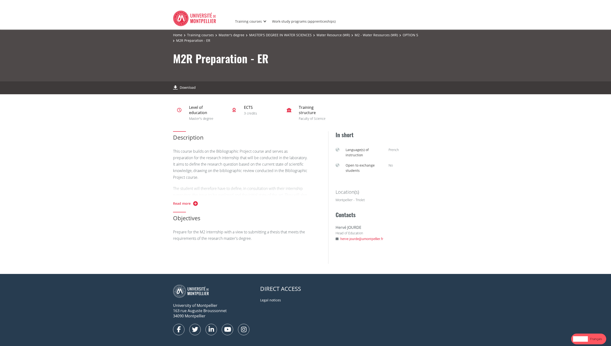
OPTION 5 (410, 35)
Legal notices (270, 300)
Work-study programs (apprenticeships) (304, 21)
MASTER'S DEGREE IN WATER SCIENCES (280, 35)
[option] (596, 339)
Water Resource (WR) (333, 35)
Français (596, 339)
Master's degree (231, 35)
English (580, 339)
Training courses (248, 21)
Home (177, 35)
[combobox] (580, 339)
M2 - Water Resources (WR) (376, 35)
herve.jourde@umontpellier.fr (361, 238)
